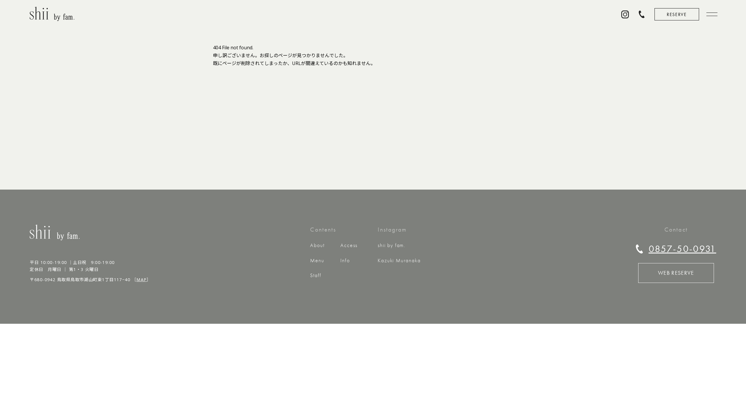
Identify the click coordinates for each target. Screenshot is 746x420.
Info (345, 260)
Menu (317, 260)
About (317, 245)
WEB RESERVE (676, 272)
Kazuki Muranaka (399, 260)
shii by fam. (392, 245)
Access (349, 245)
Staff (315, 275)
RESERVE (677, 14)
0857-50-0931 (682, 248)
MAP (141, 279)
